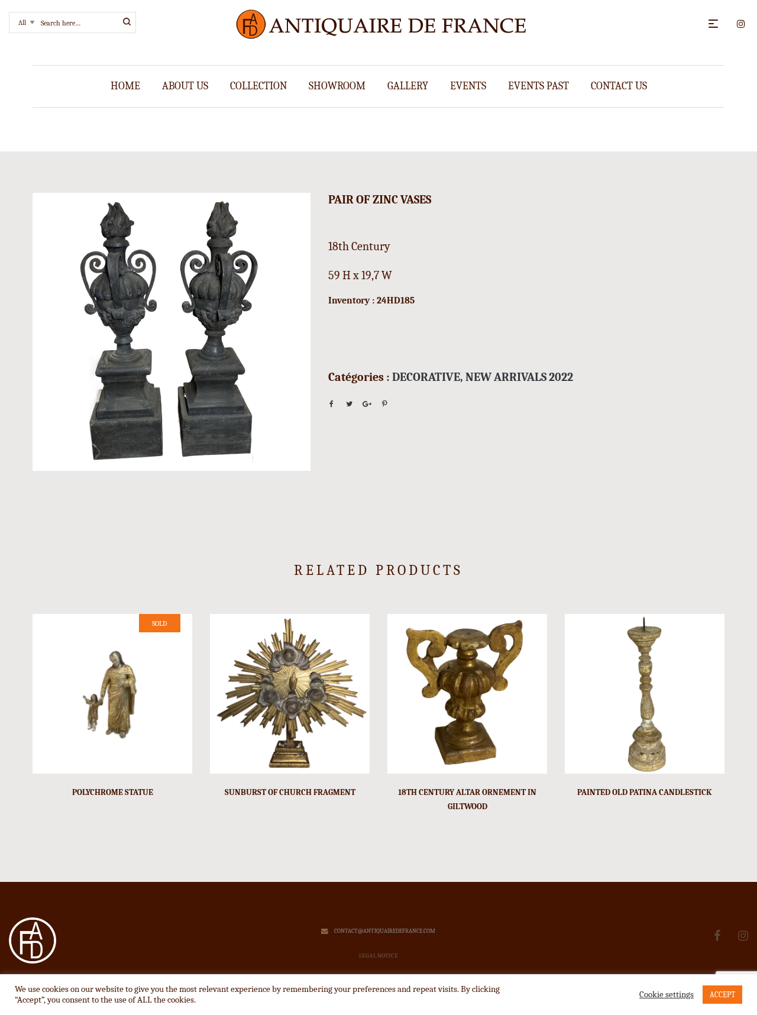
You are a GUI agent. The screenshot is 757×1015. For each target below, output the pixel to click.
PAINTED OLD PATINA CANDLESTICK (644, 792)
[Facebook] (717, 936)
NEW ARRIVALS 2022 (519, 377)
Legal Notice (378, 955)
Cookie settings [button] (666, 995)
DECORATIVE (426, 377)
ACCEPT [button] (722, 994)
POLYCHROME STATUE (112, 792)
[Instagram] (743, 936)
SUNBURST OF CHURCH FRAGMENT (290, 792)
